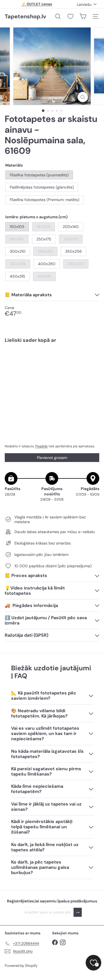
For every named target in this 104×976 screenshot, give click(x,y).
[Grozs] (83, 16)
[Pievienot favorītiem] (92, 359)
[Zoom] (83, 97)
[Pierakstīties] (77, 912)
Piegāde (41, 446)
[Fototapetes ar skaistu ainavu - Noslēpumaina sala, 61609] (52, 367)
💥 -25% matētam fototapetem (36, 4)
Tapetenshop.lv (25, 16)
